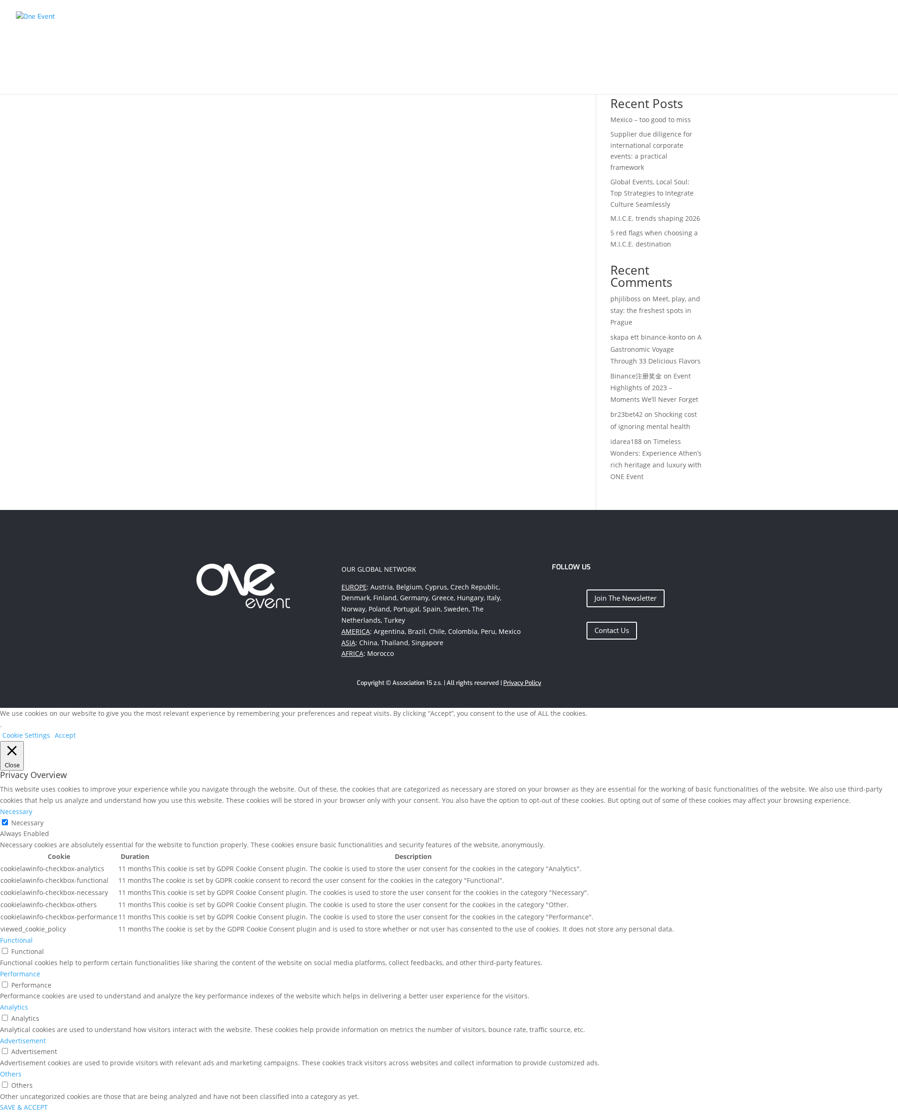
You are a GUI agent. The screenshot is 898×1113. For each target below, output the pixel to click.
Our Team (777, 20)
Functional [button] (16, 940)
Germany (414, 597)
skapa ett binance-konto (648, 337)
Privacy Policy (522, 683)
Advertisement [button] (23, 1040)
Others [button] (11, 1073)
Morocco (380, 653)
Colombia (463, 631)
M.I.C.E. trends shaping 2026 (655, 218)
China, (369, 642)
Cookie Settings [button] (26, 735)
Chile (437, 631)
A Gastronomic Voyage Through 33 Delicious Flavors (656, 349)
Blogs (872, 20)
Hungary (470, 597)
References (827, 20)
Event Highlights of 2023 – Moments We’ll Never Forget (654, 387)
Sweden (456, 608)
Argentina (389, 631)
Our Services (647, 20)
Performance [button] (20, 973)
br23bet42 (626, 414)
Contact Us (611, 630)
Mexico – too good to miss (650, 119)
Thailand (394, 642)
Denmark (355, 597)
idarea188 (626, 441)
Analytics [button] (14, 1007)
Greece (443, 597)
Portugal (406, 608)
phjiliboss (625, 298)
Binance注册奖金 (636, 375)
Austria (381, 586)
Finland (385, 597)
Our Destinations (715, 20)
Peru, (489, 631)
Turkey (394, 620)
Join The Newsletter (625, 598)
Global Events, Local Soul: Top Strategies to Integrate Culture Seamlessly (652, 193)
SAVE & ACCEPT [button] (24, 1107)
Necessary (27, 822)
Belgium (409, 586)
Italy (493, 597)
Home (602, 20)
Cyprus (436, 586)
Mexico (510, 631)
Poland (379, 608)
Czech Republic (474, 586)
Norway (353, 608)
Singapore (427, 642)
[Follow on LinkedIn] (563, 595)
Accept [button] (65, 735)
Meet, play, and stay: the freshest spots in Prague (655, 310)
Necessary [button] (16, 811)
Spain (432, 608)
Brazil (417, 631)
